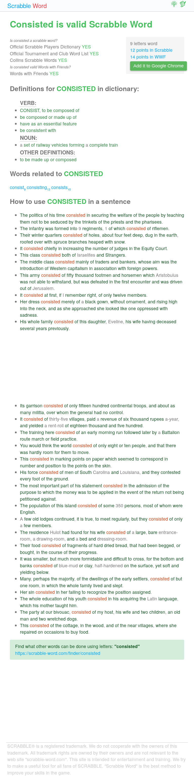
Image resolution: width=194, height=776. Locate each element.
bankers (127, 261)
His (23, 321)
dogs (72, 619)
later (146, 432)
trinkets (89, 222)
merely (68, 301)
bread (121, 545)
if (60, 295)
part (65, 485)
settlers (140, 578)
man (24, 619)
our (49, 612)
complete (98, 145)
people (153, 215)
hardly (35, 452)
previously (58, 328)
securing (100, 215)
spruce (60, 241)
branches (77, 241)
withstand (61, 281)
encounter (140, 281)
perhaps (41, 578)
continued (64, 519)
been (152, 545)
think (47, 445)
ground (61, 478)
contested (170, 472)
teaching (175, 215)
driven (176, 281)
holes (94, 235)
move (83, 452)
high (173, 301)
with (52, 130)
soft (166, 565)
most (34, 485)
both (66, 255)
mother (47, 605)
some (108, 505)
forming (76, 145)
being (178, 492)
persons (133, 505)
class (35, 255)
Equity (147, 248)
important (49, 485)
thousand (84, 275)
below (42, 572)
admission (146, 485)
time (60, 215)
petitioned (30, 499)
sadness (28, 315)
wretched (56, 619)
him (73, 605)
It (21, 248)
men (69, 472)
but (77, 281)
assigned (141, 592)
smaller (40, 558)
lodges (46, 519)
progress (87, 552)
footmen (103, 275)
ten (127, 445)
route (25, 439)
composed (63, 110)
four (119, 235)
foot (36, 478)
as (33, 123)
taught (61, 605)
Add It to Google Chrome (158, 65)
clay (88, 565)
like (123, 308)
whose (144, 261)
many (25, 412)
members (136, 295)
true (89, 519)
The (24, 215)
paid (91, 419)
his (52, 215)
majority (66, 578)
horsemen (132, 275)
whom (63, 412)
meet (105, 519)
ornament (135, 301)
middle (35, 261)
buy (74, 632)
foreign (134, 268)
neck (41, 308)
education (52, 598)
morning (107, 432)
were (178, 505)
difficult (120, 558)
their (73, 552)
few (27, 519)
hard (98, 545)
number (100, 248)
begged (166, 545)
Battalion (171, 432)
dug (149, 235)
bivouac (61, 612)
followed (132, 432)
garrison (34, 405)
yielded (36, 425)
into (73, 228)
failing (75, 592)
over (38, 241)
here (49, 432)
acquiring (129, 598)
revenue (109, 419)
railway (43, 145)
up (68, 117)
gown (102, 301)
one (132, 308)
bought (27, 552)
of (77, 110)
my (100, 612)
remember (75, 295)
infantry (36, 228)
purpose (28, 492)
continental (121, 405)
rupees (157, 419)
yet (158, 565)
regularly (120, 519)
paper (98, 459)
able (41, 281)
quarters (53, 235)
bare (152, 532)
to (44, 110)
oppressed (147, 308)
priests (117, 222)
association (105, 268)
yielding (27, 572)
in (88, 215)
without (117, 301)
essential (52, 123)
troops (140, 405)
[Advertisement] (102, 367)
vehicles (60, 145)
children (157, 612)
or (50, 117)
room (48, 452)
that (160, 445)
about (107, 235)
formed (62, 228)
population (39, 505)
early (92, 432)
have (25, 123)
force (33, 472)
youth (80, 598)
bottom (168, 558)
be (49, 110)
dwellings (98, 578)
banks (26, 565)
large (141, 532)
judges (121, 248)
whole (34, 321)
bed (83, 539)
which (119, 228)
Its (22, 405)
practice (68, 439)
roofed (26, 241)
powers (149, 268)
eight (113, 445)
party (34, 612)
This (24, 255)
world (66, 445)
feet (127, 235)
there (171, 445)
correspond (151, 459)
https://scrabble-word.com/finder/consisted (57, 653)
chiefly (50, 248)
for (57, 452)
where (162, 625)
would (35, 445)
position (53, 465)
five (121, 425)
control (116, 412)
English (27, 512)
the (113, 215)
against (48, 499)
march (38, 439)
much (63, 558)
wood (98, 625)
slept (117, 585)
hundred (100, 405)
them (25, 222)
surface (145, 565)
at (46, 295)
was (49, 228)
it (78, 519)
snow (119, 241)
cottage (70, 625)
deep (138, 235)
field (55, 439)
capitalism (78, 268)
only (108, 295)
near (132, 625)
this (83, 321)
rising (162, 301)
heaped (96, 241)
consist (18, 187)
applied (106, 492)
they (155, 472)
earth (171, 235)
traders (102, 261)
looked (112, 308)
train (113, 145)
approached (84, 308)
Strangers (115, 255)
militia (38, 412)
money (70, 492)
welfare (124, 215)
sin (31, 592)
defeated (99, 281)
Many (25, 578)
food (36, 545)
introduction (31, 268)
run (119, 432)
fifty (70, 275)
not (34, 222)
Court (161, 248)
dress (34, 301)
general (85, 412)
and (129, 222)
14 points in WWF (148, 56)
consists (61, 187)
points (78, 459)
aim (156, 261)
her (64, 592)
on (88, 459)
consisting (38, 187)
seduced (58, 222)
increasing (73, 248)
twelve (119, 295)
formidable (92, 558)
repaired (28, 632)
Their (25, 235)
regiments (92, 228)
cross (138, 558)
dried (109, 545)
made (59, 117)
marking (63, 459)
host (109, 612)
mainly (82, 261)
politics (36, 215)
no (105, 412)
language (167, 598)
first (125, 281)
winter (38, 235)
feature (70, 123)
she (66, 308)
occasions (54, 632)
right (91, 295)
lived (98, 585)
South (86, 472)
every (25, 478)
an (39, 123)
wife (137, 321)
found (76, 532)
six (126, 419)
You (24, 445)
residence (39, 532)
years (41, 328)
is (82, 519)
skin (106, 465)
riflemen (160, 228)
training (36, 432)
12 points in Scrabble (151, 50)
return (158, 492)
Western (58, 268)
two (144, 612)
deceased (166, 321)
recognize (97, 592)
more (75, 558)
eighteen (78, 425)
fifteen (85, 405)
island (71, 505)
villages (76, 419)
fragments (77, 545)
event (132, 492)
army (35, 275)
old (36, 519)
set (27, 145)
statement (92, 485)
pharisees (152, 222)
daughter (97, 321)
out (23, 288)
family (47, 321)
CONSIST (29, 110)
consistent (36, 130)
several (27, 328)
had (98, 412)
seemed (126, 459)
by (163, 215)
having (148, 321)
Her (23, 301)
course (55, 552)
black (90, 301)
